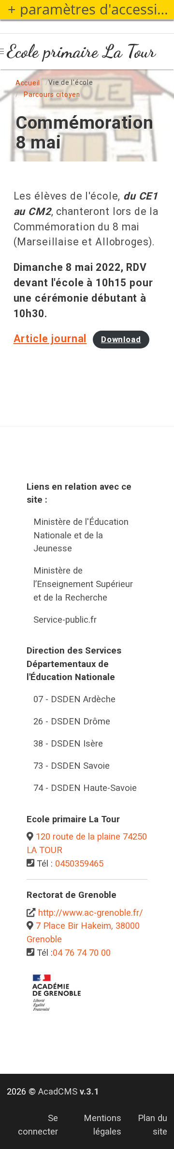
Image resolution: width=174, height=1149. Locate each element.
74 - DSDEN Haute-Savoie (85, 788)
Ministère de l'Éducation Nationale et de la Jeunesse (81, 535)
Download (121, 339)
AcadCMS (68, 1091)
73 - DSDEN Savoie (71, 766)
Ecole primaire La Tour (81, 51)
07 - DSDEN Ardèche (74, 699)
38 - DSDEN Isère (68, 743)
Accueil (27, 83)
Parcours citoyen (52, 94)
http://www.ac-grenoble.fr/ (90, 913)
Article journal (50, 339)
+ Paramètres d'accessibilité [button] (91, 9)
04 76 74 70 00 (82, 953)
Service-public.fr (65, 620)
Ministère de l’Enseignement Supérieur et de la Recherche (83, 583)
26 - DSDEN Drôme (71, 721)
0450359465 (79, 863)
